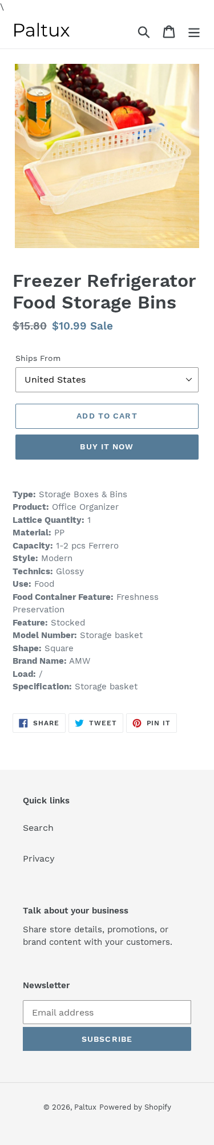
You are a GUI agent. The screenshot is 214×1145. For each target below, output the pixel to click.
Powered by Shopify (135, 1107)
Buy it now (107, 446)
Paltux (85, 1107)
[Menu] (194, 31)
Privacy (39, 858)
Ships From (37, 358)
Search (38, 827)
